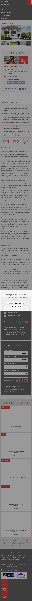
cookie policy (16, 299)
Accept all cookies (16, 306)
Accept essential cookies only (16, 303)
